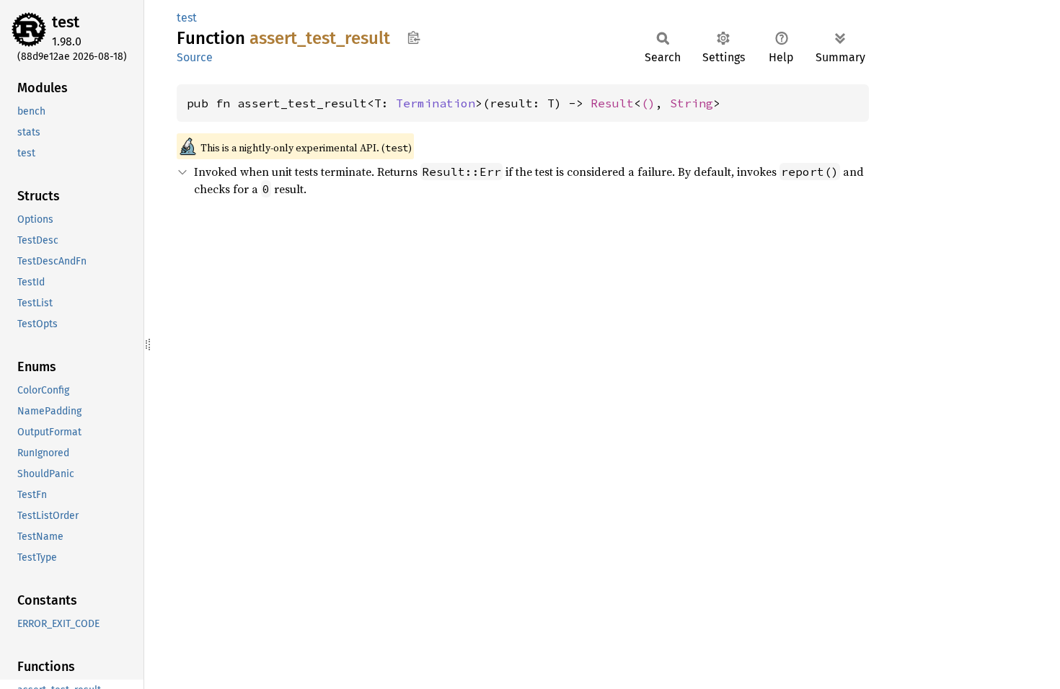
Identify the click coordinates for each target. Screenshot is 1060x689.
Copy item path (413, 37)
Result (612, 103)
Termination (435, 103)
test (65, 22)
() (648, 103)
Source (195, 57)
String (691, 103)
